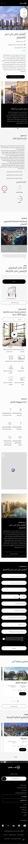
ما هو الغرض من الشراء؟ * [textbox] (19, 610)
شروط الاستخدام (20, 834)
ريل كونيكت (23, 790)
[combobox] (23, 596)
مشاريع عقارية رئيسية (21, 787)
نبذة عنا (24, 804)
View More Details (24, 13)
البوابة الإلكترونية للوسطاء (20, 792)
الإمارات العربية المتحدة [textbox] (20, 603)
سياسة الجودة (7, 838)
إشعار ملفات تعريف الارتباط (17, 838)
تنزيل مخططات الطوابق (15, 302)
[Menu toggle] (2, 3)
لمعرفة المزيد (22, 693)
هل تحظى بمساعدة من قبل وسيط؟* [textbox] (17, 631)
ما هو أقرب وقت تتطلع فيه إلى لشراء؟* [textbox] (16, 617)
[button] (13, 470)
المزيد (23, 839)
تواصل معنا (24, 812)
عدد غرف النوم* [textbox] (21, 624)
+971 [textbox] (24, 596)
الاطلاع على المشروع (14, 553)
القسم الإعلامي (23, 807)
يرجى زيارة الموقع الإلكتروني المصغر (15, 76)
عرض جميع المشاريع (14, 706)
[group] (14, 116)
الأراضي (24, 814)
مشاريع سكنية (23, 785)
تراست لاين (5, 834)
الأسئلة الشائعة (23, 820)
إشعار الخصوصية (12, 834)
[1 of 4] (17, 128)
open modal (14, 335)
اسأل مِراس (24, 809)
